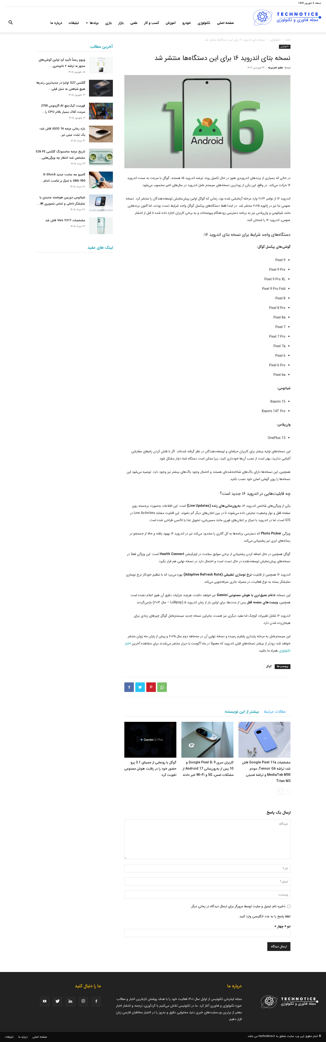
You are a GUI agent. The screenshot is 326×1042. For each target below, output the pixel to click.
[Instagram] (83, 1001)
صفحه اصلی (225, 23)
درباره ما (56, 23)
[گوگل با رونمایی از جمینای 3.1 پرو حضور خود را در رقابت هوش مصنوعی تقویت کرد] (150, 740)
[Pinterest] (151, 687)
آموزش (171, 23)
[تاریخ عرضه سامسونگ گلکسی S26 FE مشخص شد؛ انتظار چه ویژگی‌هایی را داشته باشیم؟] (101, 157)
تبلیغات (74, 23)
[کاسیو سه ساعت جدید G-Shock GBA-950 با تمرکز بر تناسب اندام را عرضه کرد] (101, 180)
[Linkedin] (70, 1001)
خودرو (186, 23)
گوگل (269, 666)
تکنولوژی (204, 23)
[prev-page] (287, 791)
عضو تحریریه (275, 68)
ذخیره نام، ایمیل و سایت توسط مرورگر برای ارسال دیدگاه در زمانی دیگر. (237, 906)
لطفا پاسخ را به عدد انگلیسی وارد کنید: (264, 916)
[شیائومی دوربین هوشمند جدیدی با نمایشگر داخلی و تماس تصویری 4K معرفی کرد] (101, 202)
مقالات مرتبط (275, 711)
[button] (10, 23)
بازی (108, 23)
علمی (133, 23)
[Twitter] (140, 687)
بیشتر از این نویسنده (242, 711)
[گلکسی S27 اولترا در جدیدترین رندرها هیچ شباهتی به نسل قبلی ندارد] (101, 88)
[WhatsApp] (162, 687)
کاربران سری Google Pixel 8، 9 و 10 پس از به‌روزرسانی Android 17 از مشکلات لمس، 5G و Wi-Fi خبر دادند (208, 768)
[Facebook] (129, 687)
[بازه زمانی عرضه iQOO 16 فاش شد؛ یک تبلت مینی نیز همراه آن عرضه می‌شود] (101, 134)
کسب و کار (151, 23)
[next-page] (280, 791)
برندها (94, 23)
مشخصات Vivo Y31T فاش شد (65, 220)
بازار (121, 23)
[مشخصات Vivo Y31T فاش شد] (101, 225)
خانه (287, 40)
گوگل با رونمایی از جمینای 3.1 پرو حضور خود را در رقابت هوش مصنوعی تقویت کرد (150, 768)
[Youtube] (44, 1001)
